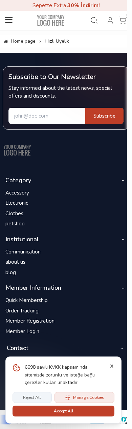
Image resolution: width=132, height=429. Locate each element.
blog (10, 272)
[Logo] (17, 150)
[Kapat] (111, 366)
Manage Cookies (88, 397)
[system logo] (51, 20)
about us (15, 262)
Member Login (22, 331)
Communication (23, 251)
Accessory (17, 192)
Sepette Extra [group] (66, 5)
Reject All (32, 397)
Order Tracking (22, 310)
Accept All (63, 411)
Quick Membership (26, 300)
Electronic (16, 203)
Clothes (14, 213)
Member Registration (29, 321)
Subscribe (104, 116)
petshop (15, 223)
